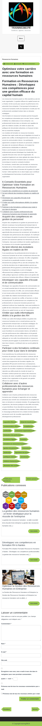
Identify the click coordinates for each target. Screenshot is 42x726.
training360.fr (21, 28)
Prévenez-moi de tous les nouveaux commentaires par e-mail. (20, 688)
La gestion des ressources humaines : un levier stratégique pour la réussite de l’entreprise (20, 514)
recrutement (25, 457)
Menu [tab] (21, 38)
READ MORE (35, 531)
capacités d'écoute (10, 422)
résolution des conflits (11, 465)
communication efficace (12, 426)
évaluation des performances (13, 435)
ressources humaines (10, 59)
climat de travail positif (28, 422)
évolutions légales (10, 439)
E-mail (3, 652)
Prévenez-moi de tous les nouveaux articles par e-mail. (21, 693)
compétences (28, 426)
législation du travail (22, 452)
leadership (7, 452)
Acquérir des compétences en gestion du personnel (20, 191)
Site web (4, 660)
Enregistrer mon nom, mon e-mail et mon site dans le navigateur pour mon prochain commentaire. (19, 673)
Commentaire (6, 624)
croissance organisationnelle (25, 430)
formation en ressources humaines (15, 444)
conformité (7, 430)
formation (23, 439)
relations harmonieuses (11, 461)
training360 (19, 63)
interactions (26, 448)
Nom (3, 643)
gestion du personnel (11, 448)
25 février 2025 (9, 63)
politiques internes (10, 457)
